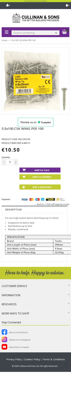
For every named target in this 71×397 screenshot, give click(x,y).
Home (4, 40)
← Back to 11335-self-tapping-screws (52, 204)
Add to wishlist (41, 176)
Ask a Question (41, 187)
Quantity (6, 157)
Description (13, 209)
